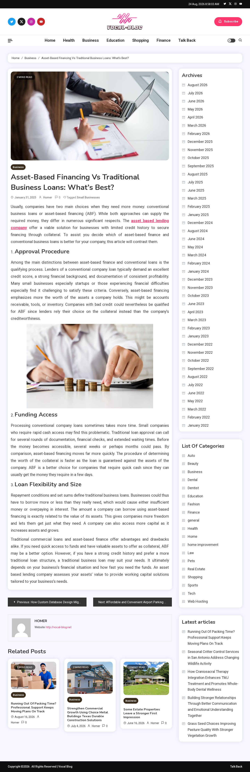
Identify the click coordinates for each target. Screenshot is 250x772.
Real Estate (196, 569)
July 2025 (195, 182)
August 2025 (197, 174)
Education (115, 40)
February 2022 (199, 417)
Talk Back (187, 40)
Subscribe (231, 21)
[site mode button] (231, 40)
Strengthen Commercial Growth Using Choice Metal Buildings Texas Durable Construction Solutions (87, 714)
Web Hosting (198, 601)
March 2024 (197, 255)
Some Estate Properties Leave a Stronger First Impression (141, 713)
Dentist (193, 488)
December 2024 (200, 223)
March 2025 (197, 198)
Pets (191, 561)
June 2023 (196, 304)
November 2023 (200, 288)
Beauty (193, 464)
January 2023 (198, 336)
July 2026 (195, 93)
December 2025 (200, 142)
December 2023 (200, 279)
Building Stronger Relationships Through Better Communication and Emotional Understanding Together (212, 707)
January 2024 (198, 271)
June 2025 (196, 190)
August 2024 (197, 231)
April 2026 (195, 117)
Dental (192, 480)
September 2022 (201, 369)
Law (191, 553)
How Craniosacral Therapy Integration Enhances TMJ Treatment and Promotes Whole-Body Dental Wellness (213, 680)
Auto (191, 456)
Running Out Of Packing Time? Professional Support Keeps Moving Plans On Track (33, 707)
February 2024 (199, 263)
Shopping (140, 40)
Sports (193, 585)
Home (50, 40)
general (193, 520)
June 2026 (196, 101)
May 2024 (195, 247)
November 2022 (200, 352)
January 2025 (198, 215)
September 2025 (201, 166)
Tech (192, 593)
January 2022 (198, 425)
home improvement (203, 545)
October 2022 (198, 360)
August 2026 (197, 85)
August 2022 (197, 377)
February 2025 (199, 206)
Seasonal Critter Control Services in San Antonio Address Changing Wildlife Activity (213, 658)
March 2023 (197, 320)
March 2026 (197, 125)
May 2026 (195, 109)
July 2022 (195, 385)
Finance (164, 40)
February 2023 (199, 328)
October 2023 (198, 296)
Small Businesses (88, 197)
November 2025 (200, 150)
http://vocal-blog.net (58, 627)
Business (90, 40)
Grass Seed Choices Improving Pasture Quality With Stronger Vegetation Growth (212, 730)
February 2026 (199, 134)
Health (69, 40)
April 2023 (195, 312)
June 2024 (196, 239)
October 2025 (198, 158)
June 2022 (196, 393)
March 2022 (197, 409)
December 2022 (200, 344)
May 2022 (195, 401)
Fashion (194, 504)
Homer (47, 197)
